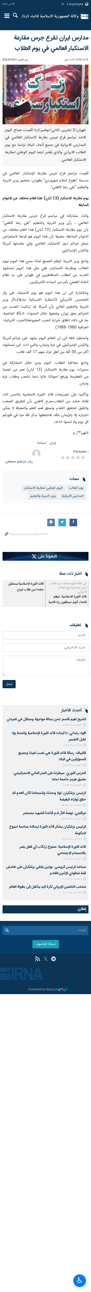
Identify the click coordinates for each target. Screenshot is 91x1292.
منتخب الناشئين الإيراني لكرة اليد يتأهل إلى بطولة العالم (47, 887)
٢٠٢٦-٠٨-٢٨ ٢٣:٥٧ (72, 805)
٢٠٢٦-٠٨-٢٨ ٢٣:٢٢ (72, 819)
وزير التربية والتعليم (43, 496)
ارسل (9, 684)
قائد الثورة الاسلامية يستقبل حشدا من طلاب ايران (26, 586)
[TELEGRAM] (53, 959)
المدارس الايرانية (72, 496)
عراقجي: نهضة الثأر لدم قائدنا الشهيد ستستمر (54, 813)
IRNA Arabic (50, 16)
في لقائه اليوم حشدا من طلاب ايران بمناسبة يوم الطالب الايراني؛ (68, 587)
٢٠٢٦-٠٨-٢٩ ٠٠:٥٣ (72, 785)
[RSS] (37, 959)
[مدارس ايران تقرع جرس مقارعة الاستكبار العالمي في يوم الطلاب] (45, 94)
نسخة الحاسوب (46, 944)
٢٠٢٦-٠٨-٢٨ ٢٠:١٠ (72, 893)
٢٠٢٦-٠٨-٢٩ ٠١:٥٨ (72, 745)
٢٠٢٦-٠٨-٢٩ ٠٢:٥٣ (72, 725)
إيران (52, 443)
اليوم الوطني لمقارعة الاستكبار (43, 488)
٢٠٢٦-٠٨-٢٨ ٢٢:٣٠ (72, 839)
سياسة (41, 443)
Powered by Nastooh (43, 990)
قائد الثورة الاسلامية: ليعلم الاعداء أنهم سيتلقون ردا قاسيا (68, 599)
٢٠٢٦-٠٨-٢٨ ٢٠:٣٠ (72, 879)
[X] (45, 959)
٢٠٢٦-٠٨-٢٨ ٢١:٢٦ (72, 859)
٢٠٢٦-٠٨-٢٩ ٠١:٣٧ (72, 765)
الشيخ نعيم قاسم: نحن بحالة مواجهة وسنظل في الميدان (46, 719)
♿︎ (79, 1280)
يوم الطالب (76, 488)
